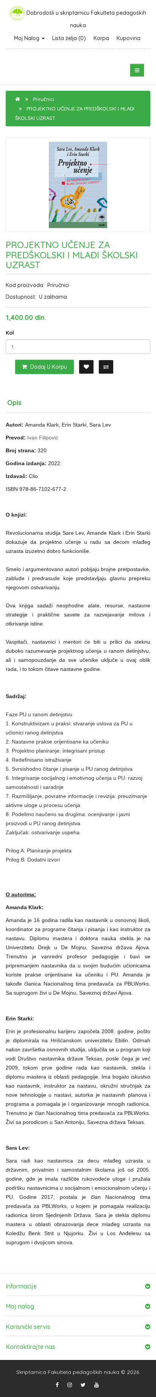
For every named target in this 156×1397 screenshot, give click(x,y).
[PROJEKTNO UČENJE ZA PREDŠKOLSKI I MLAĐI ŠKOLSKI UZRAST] (78, 185)
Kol (10, 332)
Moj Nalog (27, 38)
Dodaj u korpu (48, 366)
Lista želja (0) (69, 38)
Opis (14, 402)
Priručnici (43, 99)
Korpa (101, 38)
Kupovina (128, 38)
